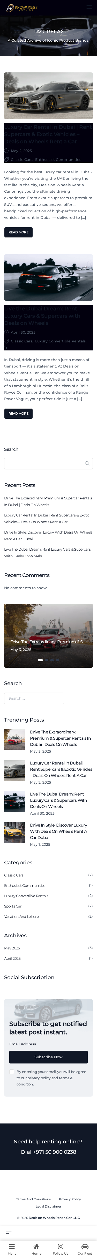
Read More (18, 232)
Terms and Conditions (33, 1199)
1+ (6, 348)
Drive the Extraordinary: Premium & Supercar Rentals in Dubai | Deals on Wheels (48, 501)
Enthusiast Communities (58, 159)
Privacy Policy (70, 1199)
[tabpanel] (48, 636)
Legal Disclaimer (48, 1206)
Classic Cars (21, 159)
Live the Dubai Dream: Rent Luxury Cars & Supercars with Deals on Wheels (42, 315)
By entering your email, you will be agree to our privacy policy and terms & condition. (51, 1077)
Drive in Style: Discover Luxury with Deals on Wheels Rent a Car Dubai (48, 535)
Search (11, 449)
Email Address (22, 1044)
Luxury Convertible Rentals (60, 341)
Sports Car (12, 906)
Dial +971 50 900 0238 (48, 1152)
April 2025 (12, 958)
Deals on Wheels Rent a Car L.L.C (54, 1218)
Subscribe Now (48, 1057)
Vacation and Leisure (21, 916)
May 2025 (12, 948)
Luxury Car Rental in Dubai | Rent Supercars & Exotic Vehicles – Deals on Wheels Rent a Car (48, 134)
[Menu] (89, 7)
